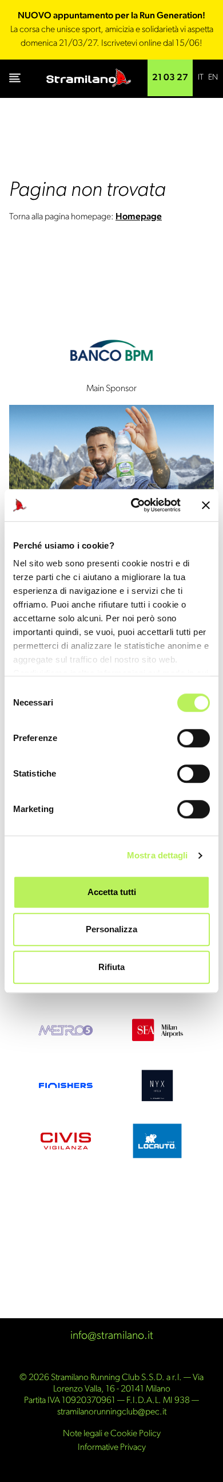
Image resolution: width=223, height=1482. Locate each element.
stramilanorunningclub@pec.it (111, 1412)
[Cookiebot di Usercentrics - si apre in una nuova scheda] (135, 505)
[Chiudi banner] (206, 505)
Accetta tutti (111, 892)
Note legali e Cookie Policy (112, 1433)
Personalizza (111, 929)
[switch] (193, 738)
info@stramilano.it (111, 1336)
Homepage (139, 217)
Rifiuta (111, 967)
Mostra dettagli (157, 855)
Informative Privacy (112, 1447)
